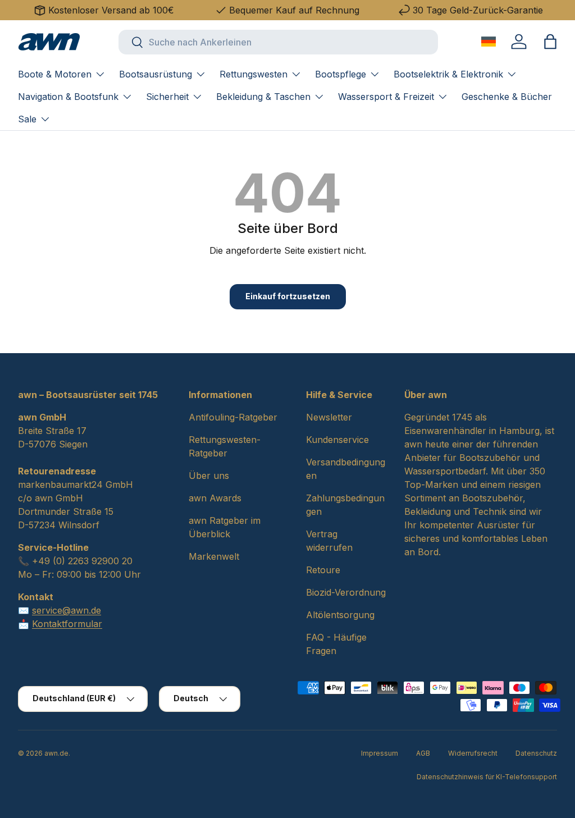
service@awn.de (66, 610)
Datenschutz (536, 753)
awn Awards (215, 498)
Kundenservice (337, 439)
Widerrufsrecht (473, 753)
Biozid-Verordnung (346, 592)
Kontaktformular (67, 623)
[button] (550, 41)
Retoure (323, 569)
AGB (423, 753)
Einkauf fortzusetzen (287, 296)
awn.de (56, 753)
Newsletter (329, 417)
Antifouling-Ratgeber (233, 417)
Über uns (209, 475)
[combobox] (278, 42)
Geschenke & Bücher (507, 96)
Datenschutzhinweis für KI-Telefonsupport (487, 777)
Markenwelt (214, 556)
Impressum (379, 753)
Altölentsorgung (340, 614)
